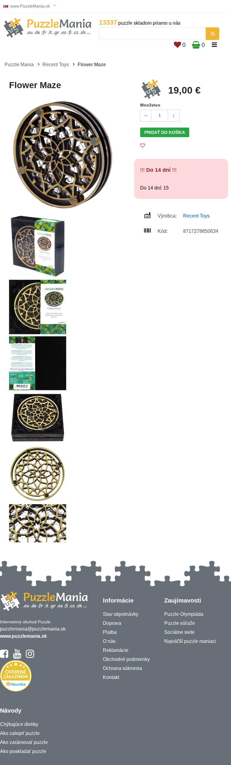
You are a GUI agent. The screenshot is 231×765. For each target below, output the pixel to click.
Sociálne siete (179, 632)
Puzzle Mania (19, 64)
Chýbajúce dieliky (19, 724)
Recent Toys (55, 64)
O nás (109, 641)
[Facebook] (4, 656)
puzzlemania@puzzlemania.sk (33, 628)
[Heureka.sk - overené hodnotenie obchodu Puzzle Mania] (16, 690)
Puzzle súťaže (179, 623)
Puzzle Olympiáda (183, 614)
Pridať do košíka (164, 132)
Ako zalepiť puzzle (20, 733)
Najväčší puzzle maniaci (190, 641)
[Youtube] (17, 656)
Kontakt (111, 677)
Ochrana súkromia (122, 668)
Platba (110, 632)
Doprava (112, 623)
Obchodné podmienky (126, 659)
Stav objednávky (120, 614)
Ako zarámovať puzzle (24, 742)
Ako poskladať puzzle (23, 751)
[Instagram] (30, 656)
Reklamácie (115, 650)
